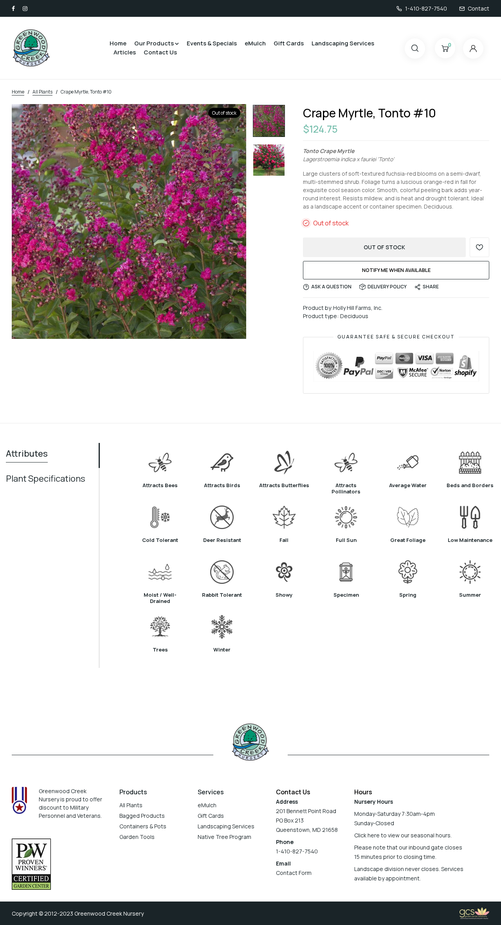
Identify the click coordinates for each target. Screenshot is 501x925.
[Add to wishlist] (479, 247)
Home (118, 43)
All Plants (130, 805)
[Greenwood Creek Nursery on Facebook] (13, 8)
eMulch (255, 43)
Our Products (154, 43)
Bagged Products (142, 815)
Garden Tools (137, 836)
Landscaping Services (343, 43)
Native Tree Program (224, 836)
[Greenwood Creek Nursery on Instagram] (25, 8)
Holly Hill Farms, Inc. (357, 307)
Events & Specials (212, 43)
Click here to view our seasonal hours (402, 835)
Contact (478, 8)
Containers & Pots (142, 826)
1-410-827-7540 (426, 8)
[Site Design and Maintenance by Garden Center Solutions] (474, 912)
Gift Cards (289, 43)
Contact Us (160, 52)
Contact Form (294, 872)
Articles (125, 52)
